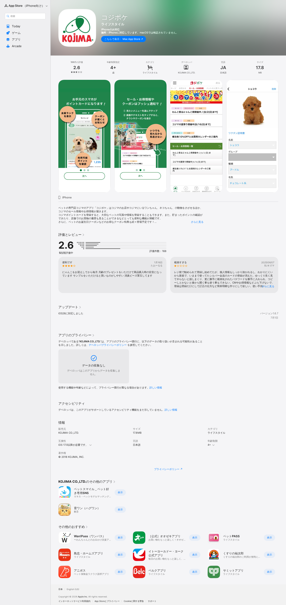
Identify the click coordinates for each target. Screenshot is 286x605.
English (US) (73, 589)
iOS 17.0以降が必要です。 (73, 444)
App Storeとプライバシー (107, 601)
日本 (60, 589)
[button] (25, 26)
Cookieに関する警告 (134, 601)
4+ (209, 444)
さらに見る (197, 221)
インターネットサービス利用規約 (74, 601)
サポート (152, 601)
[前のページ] (54, 275)
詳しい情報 (155, 387)
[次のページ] (282, 275)
